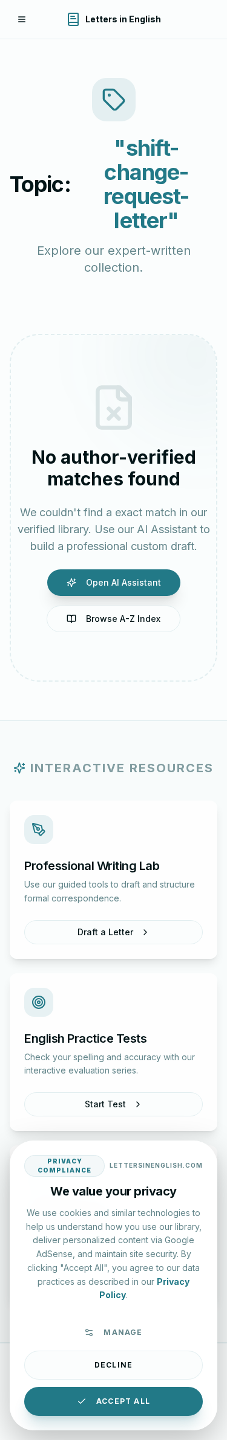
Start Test (105, 1104)
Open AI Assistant (123, 582)
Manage (123, 1332)
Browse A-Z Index (123, 618)
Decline (113, 1364)
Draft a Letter (105, 932)
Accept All (123, 1401)
